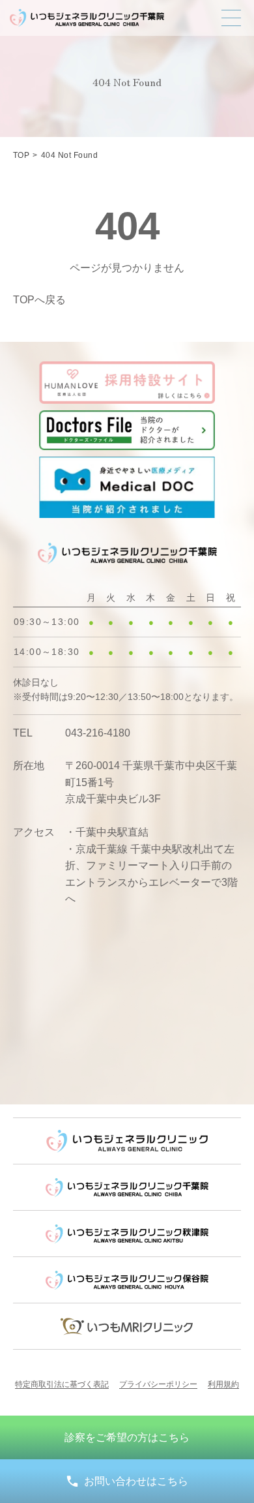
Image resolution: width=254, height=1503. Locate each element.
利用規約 (223, 1384)
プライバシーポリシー (158, 1384)
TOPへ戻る (39, 299)
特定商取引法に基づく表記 (62, 1384)
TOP (21, 155)
